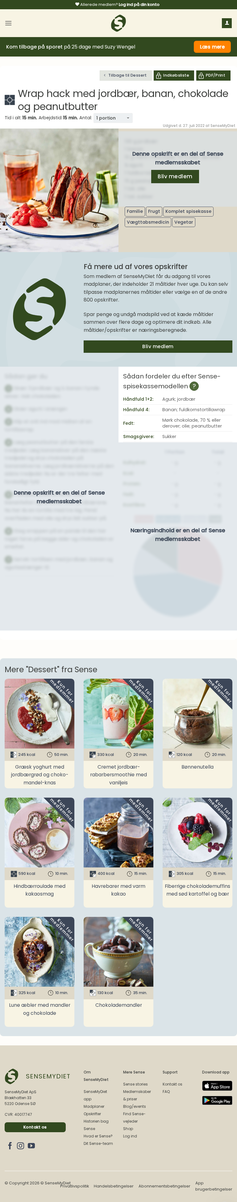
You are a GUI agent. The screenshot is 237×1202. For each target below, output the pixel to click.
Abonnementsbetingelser (164, 1186)
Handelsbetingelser (114, 1186)
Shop (128, 1128)
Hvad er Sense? (98, 1136)
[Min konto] (227, 23)
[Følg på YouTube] (31, 1146)
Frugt (154, 211)
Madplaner (94, 1106)
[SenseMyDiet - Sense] (118, 23)
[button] (8, 23)
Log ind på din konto (139, 4)
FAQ (166, 1091)
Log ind (130, 1136)
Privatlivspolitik (74, 1186)
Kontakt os (172, 1084)
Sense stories (135, 1084)
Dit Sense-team (98, 1143)
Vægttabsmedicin (148, 222)
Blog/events (134, 1106)
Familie (135, 211)
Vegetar (183, 222)
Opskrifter (92, 1113)
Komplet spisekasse (188, 211)
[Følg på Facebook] (10, 1146)
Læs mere (212, 47)
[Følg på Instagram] (20, 1146)
